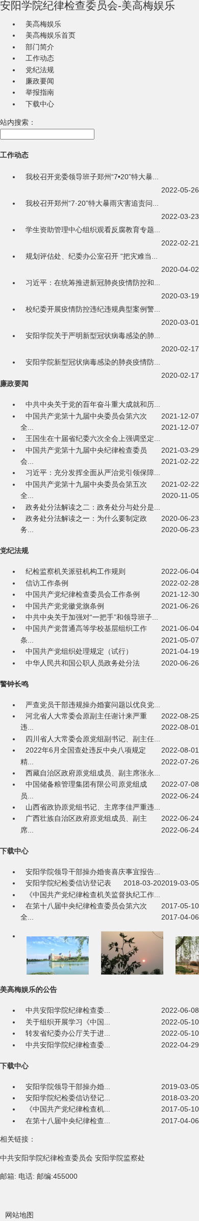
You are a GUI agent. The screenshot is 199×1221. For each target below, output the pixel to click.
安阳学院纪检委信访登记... (68, 1098)
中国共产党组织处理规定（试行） (79, 651)
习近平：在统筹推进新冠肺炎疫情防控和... (93, 283)
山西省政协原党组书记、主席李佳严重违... (93, 807)
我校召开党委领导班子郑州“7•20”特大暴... (92, 177)
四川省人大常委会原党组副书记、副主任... (93, 739)
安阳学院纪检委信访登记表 (68, 883)
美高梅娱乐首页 (51, 35)
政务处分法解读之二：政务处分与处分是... (93, 507)
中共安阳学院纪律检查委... (68, 1010)
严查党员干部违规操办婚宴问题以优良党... (93, 705)
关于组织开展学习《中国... (68, 1022)
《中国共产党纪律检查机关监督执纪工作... (93, 895)
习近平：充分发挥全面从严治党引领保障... (93, 472)
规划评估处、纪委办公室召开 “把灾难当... (92, 256)
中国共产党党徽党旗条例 (65, 606)
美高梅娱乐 (43, 24)
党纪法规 (40, 70)
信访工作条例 (47, 583)
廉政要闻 (40, 81)
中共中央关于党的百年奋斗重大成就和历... (93, 404)
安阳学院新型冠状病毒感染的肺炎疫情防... (93, 362)
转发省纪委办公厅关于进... (68, 1033)
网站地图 (19, 1215)
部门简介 (40, 47)
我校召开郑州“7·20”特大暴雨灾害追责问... (92, 203)
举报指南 (40, 92)
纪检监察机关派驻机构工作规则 (76, 571)
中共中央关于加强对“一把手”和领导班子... (92, 617)
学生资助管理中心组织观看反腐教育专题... (93, 230)
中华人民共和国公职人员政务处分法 (83, 663)
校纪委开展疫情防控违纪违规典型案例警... (93, 309)
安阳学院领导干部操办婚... (68, 1087)
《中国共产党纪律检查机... (68, 1109)
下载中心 (40, 104)
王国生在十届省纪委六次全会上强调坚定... (93, 438)
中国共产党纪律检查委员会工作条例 (83, 594)
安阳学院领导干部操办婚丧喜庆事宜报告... (93, 872)
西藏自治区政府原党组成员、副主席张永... (93, 773)
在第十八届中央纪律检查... (68, 1121)
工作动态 (40, 58)
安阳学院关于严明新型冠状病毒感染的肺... (93, 335)
